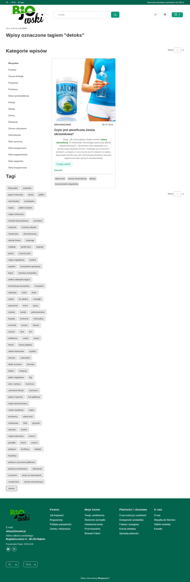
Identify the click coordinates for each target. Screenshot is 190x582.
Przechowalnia (92, 529)
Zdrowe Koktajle (15, 76)
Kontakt (158, 529)
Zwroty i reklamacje (60, 529)
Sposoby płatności (129, 533)
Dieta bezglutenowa (17, 167)
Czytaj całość (63, 164)
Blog (17, 28)
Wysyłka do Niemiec (165, 520)
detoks (93, 178)
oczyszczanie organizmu (66, 184)
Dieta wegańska (15, 161)
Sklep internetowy (94, 578)
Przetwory (13, 89)
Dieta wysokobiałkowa (18, 96)
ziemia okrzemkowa (77, 178)
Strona (170, 50)
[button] (115, 15)
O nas (21, 2)
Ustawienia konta (94, 524)
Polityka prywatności (61, 524)
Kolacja (11, 102)
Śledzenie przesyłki (95, 520)
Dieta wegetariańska (17, 154)
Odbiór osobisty (162, 524)
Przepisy (12, 70)
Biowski (9, 28)
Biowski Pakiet (92, 533)
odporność (60, 178)
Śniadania (13, 122)
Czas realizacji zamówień (132, 515)
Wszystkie (13, 63)
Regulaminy (56, 520)
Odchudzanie (14, 135)
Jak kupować (57, 515)
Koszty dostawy (127, 529)
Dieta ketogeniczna (17, 148)
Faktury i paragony (129, 524)
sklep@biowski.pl (16, 531)
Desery (11, 115)
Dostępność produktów (131, 520)
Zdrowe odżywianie (17, 128)
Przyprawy (13, 83)
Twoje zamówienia (94, 515)
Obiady (11, 109)
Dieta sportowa (15, 141)
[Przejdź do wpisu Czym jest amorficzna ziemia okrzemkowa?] (83, 89)
